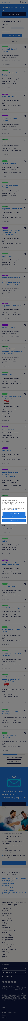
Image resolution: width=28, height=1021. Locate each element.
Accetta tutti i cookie (14, 520)
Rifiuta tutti (14, 517)
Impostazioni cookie (14, 513)
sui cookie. (15, 509)
